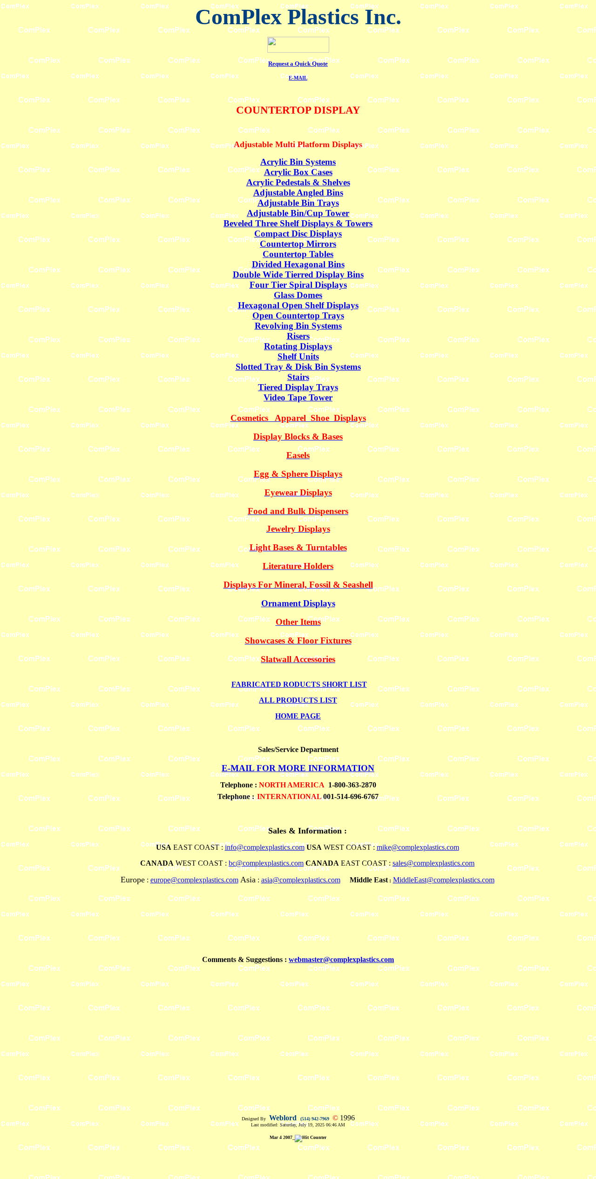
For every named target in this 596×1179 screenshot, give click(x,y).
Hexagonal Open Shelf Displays (298, 305)
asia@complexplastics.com (300, 880)
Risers (298, 336)
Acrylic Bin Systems (298, 162)
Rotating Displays (298, 346)
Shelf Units (298, 356)
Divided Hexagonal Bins (298, 264)
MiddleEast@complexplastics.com (443, 880)
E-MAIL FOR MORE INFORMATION (298, 768)
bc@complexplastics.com (266, 863)
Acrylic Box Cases (298, 172)
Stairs (298, 377)
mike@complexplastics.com (418, 847)
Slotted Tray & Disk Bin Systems (298, 367)
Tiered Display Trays (298, 387)
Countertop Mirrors (298, 244)
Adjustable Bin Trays (298, 203)
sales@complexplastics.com (433, 863)
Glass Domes (298, 295)
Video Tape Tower (298, 397)
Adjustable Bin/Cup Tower (298, 213)
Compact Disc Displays (298, 233)
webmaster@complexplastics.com (341, 959)
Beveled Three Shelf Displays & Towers (298, 223)
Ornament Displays (298, 603)
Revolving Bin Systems (298, 326)
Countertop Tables (298, 254)
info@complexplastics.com (265, 847)
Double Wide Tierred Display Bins (298, 274)
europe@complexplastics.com (194, 880)
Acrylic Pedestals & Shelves (298, 182)
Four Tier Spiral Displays (298, 285)
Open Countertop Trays (298, 315)
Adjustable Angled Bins (298, 192)
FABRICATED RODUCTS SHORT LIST (299, 684)
